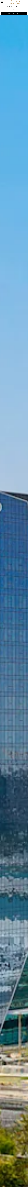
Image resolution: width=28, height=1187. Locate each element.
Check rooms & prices (15, 13)
